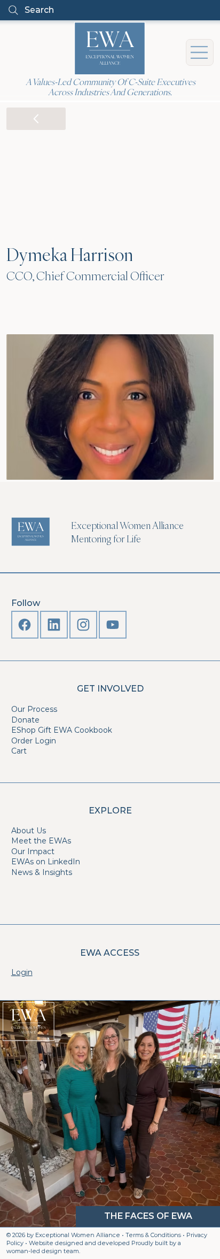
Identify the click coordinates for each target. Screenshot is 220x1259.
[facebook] (25, 625)
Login (22, 972)
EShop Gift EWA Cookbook (61, 730)
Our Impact (32, 851)
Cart (19, 751)
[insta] (83, 625)
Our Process (34, 709)
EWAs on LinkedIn (45, 861)
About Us (28, 830)
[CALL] (113, 625)
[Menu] (200, 52)
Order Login (33, 741)
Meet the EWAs (41, 841)
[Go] (36, 119)
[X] (54, 625)
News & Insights (41, 872)
